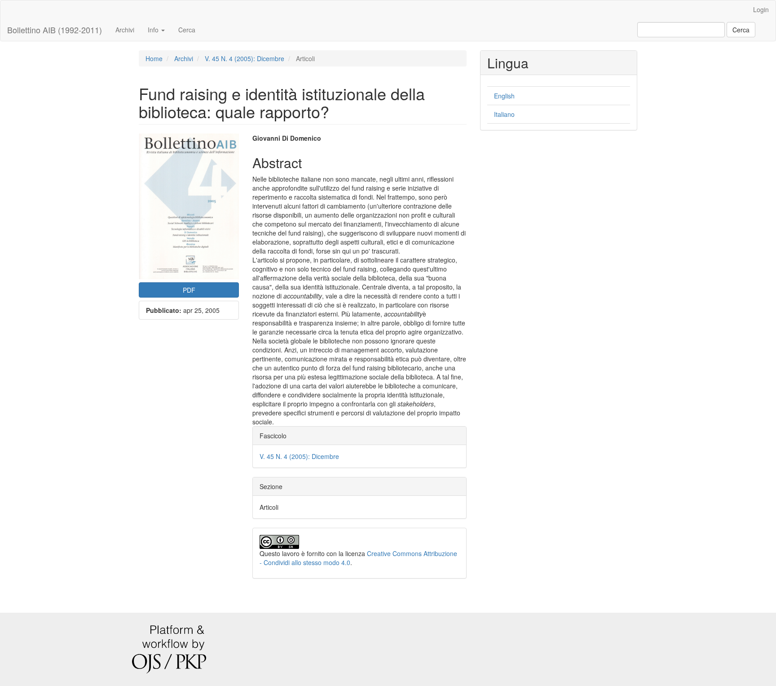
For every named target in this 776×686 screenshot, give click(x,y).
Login (761, 9)
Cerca (186, 29)
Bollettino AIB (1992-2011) (54, 30)
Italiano (504, 114)
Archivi (124, 29)
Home (154, 58)
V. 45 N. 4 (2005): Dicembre (244, 58)
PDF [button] (189, 289)
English (504, 95)
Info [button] (154, 29)
